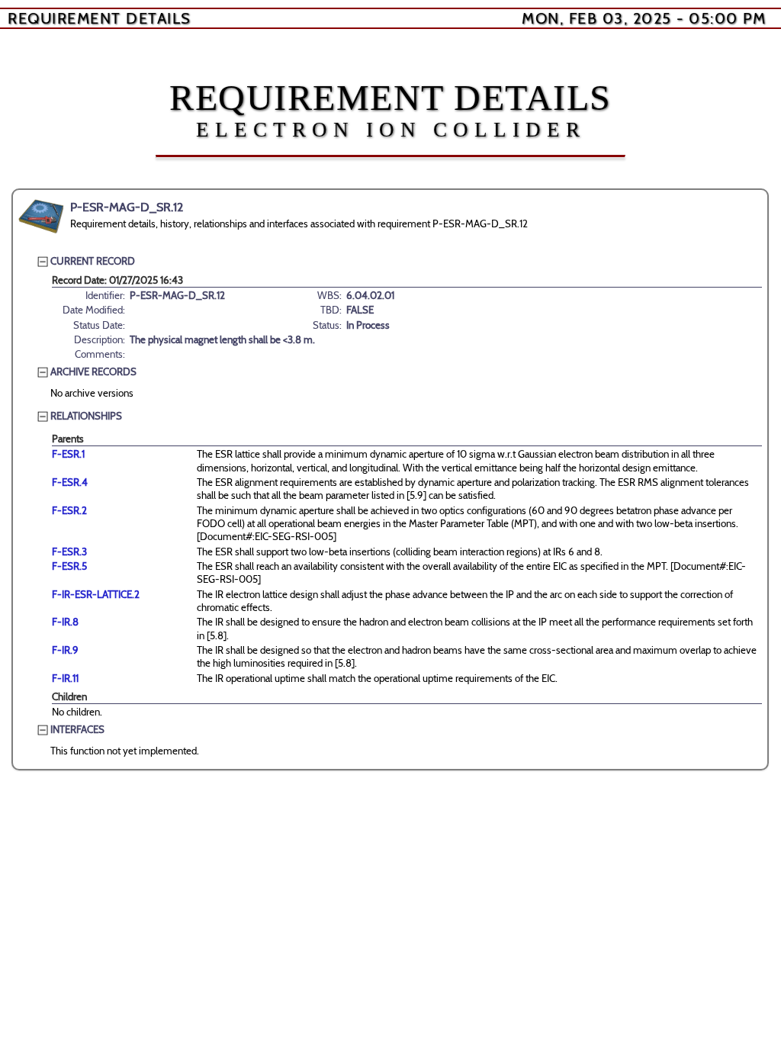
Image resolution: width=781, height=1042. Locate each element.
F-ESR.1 (68, 454)
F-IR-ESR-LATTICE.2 (96, 594)
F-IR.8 (65, 622)
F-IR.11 (65, 678)
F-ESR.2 (69, 510)
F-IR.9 (65, 650)
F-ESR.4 (70, 482)
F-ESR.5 (69, 566)
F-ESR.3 (69, 551)
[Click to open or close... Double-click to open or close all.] (41, 217)
